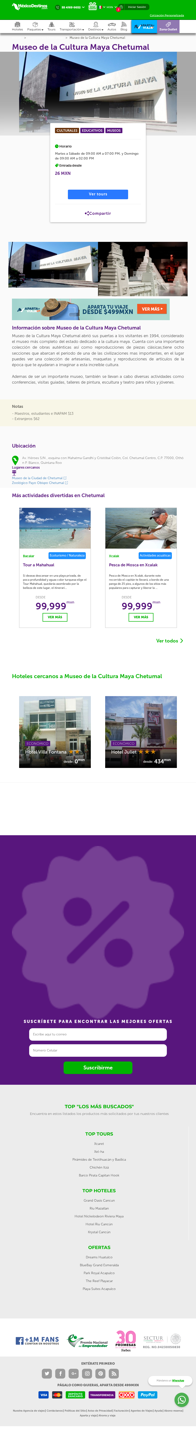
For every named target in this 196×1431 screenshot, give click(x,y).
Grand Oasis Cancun (99, 1200)
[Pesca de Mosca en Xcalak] (109, 528)
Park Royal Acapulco (99, 1273)
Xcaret (99, 1144)
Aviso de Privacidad (100, 1410)
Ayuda (158, 1410)
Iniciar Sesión (137, 7)
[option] (53, 265)
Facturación (121, 1410)
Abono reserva (173, 1410)
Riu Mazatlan (99, 1208)
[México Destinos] (32, 6)
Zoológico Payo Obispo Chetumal (38, 483)
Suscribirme (98, 1067)
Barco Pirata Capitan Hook (99, 1175)
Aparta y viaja (88, 1415)
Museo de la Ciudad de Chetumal (37, 478)
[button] (74, 26)
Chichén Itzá (99, 1167)
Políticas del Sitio (75, 1410)
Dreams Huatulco (99, 1257)
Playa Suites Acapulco (99, 1289)
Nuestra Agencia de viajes (29, 1410)
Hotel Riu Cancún (99, 1224)
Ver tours (98, 194)
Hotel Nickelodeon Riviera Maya (99, 1216)
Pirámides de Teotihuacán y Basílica (99, 1160)
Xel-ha (99, 1152)
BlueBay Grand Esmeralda (99, 1265)
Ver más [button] (23, 617)
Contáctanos (55, 1410)
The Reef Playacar (99, 1281)
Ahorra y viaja (106, 1415)
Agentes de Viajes (141, 1410)
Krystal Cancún (99, 1232)
